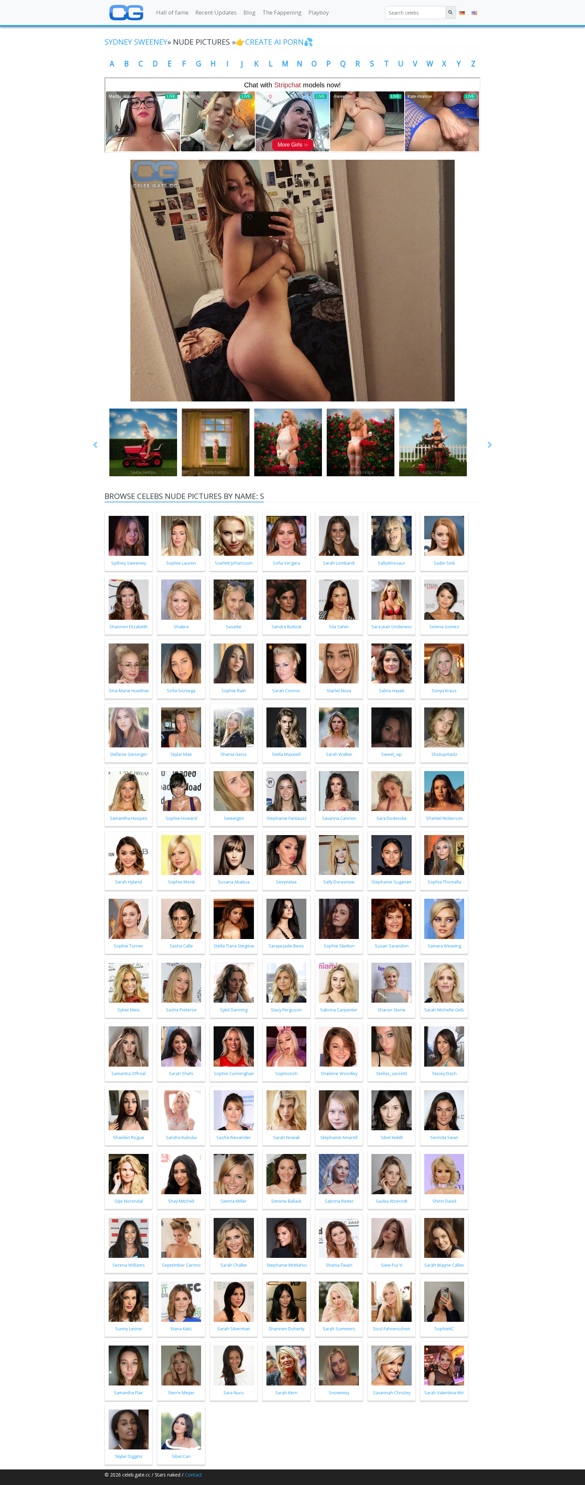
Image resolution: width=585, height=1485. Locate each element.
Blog (249, 12)
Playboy (318, 12)
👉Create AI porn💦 (274, 42)
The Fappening (282, 12)
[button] (95, 445)
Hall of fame (172, 12)
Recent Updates (216, 12)
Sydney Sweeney (136, 42)
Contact (193, 1474)
